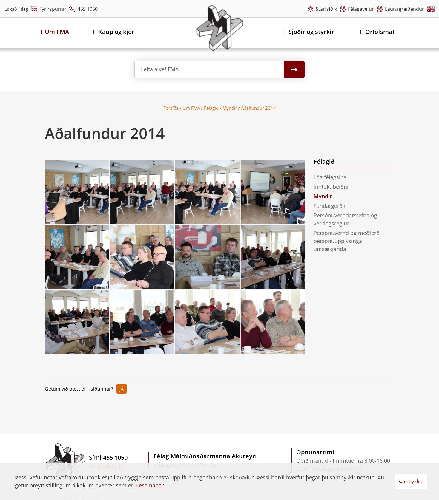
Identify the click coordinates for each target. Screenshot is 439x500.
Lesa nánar (150, 485)
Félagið (211, 108)
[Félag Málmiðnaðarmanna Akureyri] (219, 28)
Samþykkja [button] (410, 481)
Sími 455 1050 (108, 457)
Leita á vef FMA (160, 69)
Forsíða (171, 108)
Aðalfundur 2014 (258, 108)
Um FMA (191, 108)
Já (121, 389)
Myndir (229, 108)
